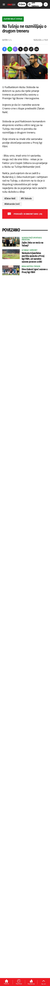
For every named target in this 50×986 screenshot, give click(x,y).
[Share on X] (20, 49)
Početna (6, 984)
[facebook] (4, 49)
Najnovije (19, 984)
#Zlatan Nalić (10, 198)
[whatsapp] (9, 49)
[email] (25, 49)
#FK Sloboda (26, 198)
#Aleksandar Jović (12, 204)
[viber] (15, 49)
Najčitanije (31, 984)
